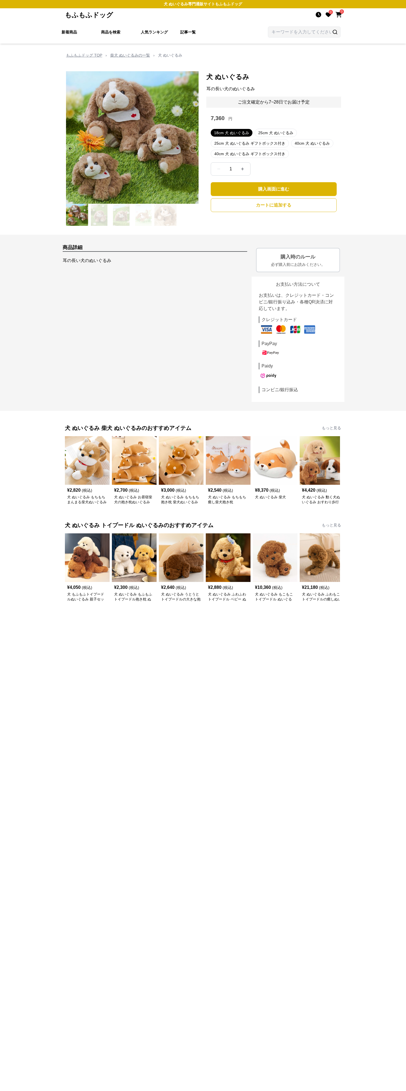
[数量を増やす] (242, 168)
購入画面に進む (273, 189)
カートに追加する (273, 205)
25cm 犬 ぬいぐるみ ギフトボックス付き (249, 143)
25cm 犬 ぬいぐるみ (275, 133)
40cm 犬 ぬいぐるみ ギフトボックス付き (249, 154)
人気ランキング (154, 32)
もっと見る (331, 428)
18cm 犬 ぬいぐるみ (231, 133)
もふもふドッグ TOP (84, 55)
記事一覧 (188, 32)
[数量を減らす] (218, 168)
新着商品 (69, 32)
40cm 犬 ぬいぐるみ (312, 143)
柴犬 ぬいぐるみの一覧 (130, 55)
